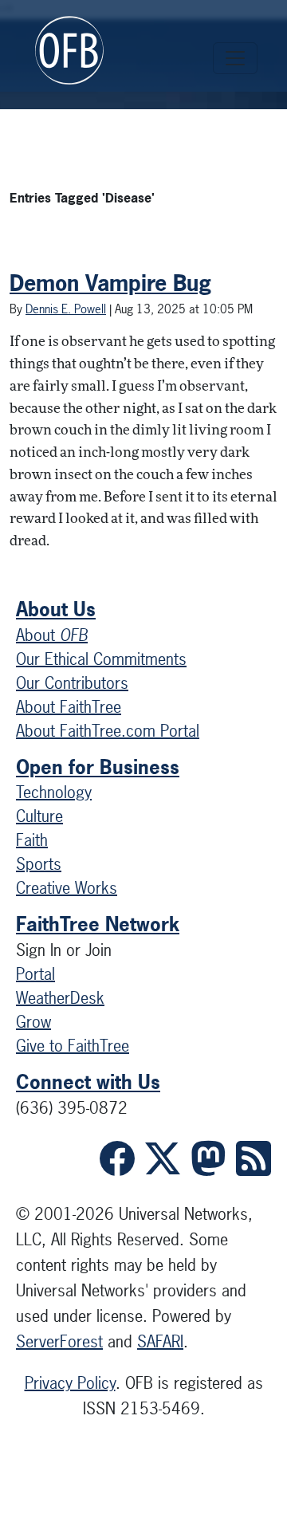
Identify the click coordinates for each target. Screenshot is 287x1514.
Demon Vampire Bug (110, 283)
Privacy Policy (70, 1383)
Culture (39, 816)
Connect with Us (88, 1082)
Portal (35, 974)
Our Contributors (72, 683)
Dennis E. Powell (66, 309)
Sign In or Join (64, 950)
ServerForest (59, 1341)
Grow (33, 1021)
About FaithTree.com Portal (107, 730)
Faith (32, 840)
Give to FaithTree (72, 1045)
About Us (56, 609)
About (52, 635)
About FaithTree (68, 707)
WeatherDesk (60, 998)
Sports (38, 864)
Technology (54, 792)
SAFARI (160, 1341)
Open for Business (97, 767)
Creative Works (66, 888)
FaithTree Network (97, 924)
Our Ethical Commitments (101, 659)
